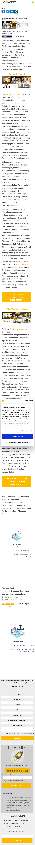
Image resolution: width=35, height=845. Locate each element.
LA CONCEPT (8, 603)
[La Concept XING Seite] (20, 747)
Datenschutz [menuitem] (8, 826)
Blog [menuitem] (16, 821)
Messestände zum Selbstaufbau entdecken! (16, 481)
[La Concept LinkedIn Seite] (24, 747)
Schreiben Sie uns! (17, 771)
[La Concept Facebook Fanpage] (10, 747)
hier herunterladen (19, 599)
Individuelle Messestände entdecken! (16, 297)
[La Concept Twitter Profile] (15, 747)
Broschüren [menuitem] (24, 821)
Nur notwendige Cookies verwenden (17, 442)
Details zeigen (25, 431)
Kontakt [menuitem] (17, 826)
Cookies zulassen (17, 436)
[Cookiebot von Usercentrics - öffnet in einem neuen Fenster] (25, 401)
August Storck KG (13, 94)
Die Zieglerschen (16, 329)
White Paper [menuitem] (7, 821)
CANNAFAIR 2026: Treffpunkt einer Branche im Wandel (18, 800)
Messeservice (15, 220)
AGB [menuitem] (22, 823)
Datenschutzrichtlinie (24, 734)
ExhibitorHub (22, 264)
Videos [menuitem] (6, 823)
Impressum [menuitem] (14, 823)
